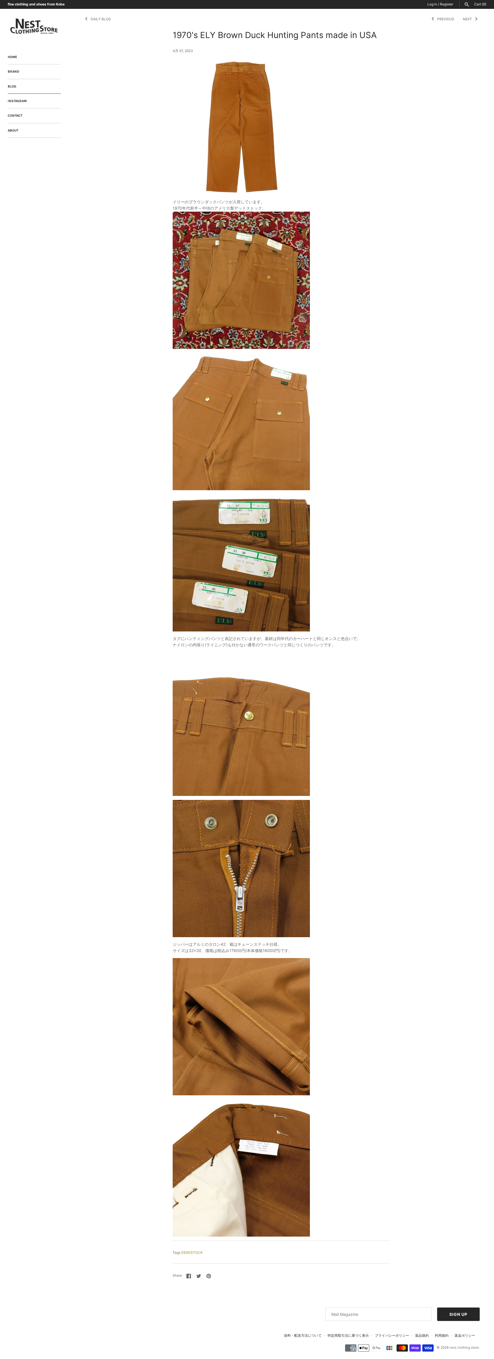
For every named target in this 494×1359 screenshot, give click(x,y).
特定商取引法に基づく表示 (348, 1335)
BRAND (13, 71)
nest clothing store (464, 1347)
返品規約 (422, 1335)
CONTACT (15, 116)
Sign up (458, 1314)
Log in (432, 4)
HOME (12, 57)
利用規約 (442, 1335)
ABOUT (13, 130)
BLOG (12, 86)
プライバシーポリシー (392, 1335)
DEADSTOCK (192, 1252)
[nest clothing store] (34, 26)
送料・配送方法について (303, 1335)
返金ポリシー (465, 1335)
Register (446, 4)
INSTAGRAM (17, 101)
